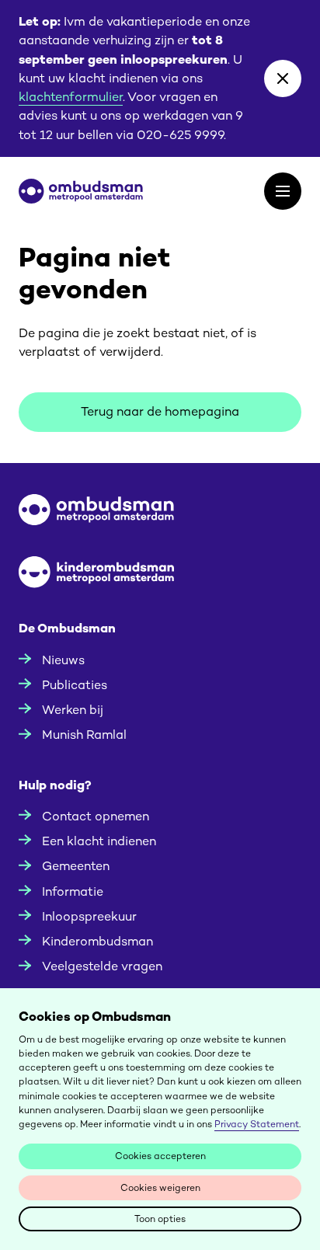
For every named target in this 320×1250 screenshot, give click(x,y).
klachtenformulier (71, 97)
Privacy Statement (256, 1124)
